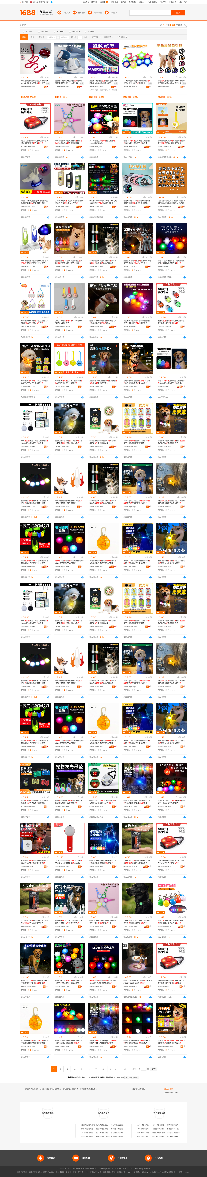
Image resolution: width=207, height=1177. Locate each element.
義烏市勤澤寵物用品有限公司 (131, 207)
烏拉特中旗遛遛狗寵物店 (120, 1129)
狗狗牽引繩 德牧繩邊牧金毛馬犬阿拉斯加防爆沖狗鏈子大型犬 (103, 82)
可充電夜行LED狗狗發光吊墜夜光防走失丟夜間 (171, 322)
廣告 (48, 83)
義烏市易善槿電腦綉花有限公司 (165, 207)
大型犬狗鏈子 (94, 90)
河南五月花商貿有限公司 (161, 1137)
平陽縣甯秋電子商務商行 (131, 387)
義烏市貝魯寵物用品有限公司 (97, 567)
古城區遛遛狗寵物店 (118, 1125)
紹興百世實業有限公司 (131, 927)
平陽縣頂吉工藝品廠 (28, 987)
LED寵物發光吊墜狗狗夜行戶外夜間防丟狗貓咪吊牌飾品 (102, 262)
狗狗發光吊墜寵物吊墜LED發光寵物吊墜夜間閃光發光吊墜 (136, 322)
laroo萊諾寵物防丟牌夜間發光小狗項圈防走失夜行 (137, 442)
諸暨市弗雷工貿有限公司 (63, 567)
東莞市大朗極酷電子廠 (131, 87)
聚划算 (80, 1172)
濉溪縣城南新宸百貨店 (63, 387)
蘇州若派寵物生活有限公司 (131, 987)
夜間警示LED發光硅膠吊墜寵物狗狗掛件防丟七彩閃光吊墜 (34, 562)
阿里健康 (171, 1172)
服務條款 (109, 1169)
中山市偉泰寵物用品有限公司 (29, 147)
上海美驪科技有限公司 (165, 327)
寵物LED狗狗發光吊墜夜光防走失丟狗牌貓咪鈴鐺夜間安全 (102, 862)
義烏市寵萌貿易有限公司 (97, 327)
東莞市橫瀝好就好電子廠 (63, 507)
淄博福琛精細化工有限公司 (147, 1137)
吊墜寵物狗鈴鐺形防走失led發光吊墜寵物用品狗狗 (102, 982)
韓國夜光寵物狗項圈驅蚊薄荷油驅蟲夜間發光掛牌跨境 (102, 442)
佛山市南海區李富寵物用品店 (97, 807)
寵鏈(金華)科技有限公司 (131, 567)
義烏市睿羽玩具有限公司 (165, 507)
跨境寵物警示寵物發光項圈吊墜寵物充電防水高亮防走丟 (137, 862)
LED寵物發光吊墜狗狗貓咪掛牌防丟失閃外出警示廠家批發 (136, 82)
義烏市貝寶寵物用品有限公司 (29, 1047)
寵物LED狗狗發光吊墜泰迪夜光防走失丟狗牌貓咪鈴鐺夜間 (68, 1042)
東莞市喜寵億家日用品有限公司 (97, 927)
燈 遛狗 (142, 1089)
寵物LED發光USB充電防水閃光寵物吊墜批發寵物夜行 (68, 802)
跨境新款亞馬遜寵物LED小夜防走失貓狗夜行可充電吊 (136, 382)
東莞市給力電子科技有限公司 (131, 267)
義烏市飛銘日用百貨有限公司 (97, 1047)
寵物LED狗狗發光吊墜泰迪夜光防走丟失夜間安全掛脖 (102, 922)
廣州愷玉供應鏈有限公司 (131, 1047)
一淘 (86, 1172)
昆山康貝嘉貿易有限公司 (131, 447)
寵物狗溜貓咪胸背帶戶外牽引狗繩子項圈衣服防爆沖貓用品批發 (171, 82)
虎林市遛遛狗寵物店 (103, 1133)
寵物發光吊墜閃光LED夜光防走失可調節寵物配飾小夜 (68, 442)
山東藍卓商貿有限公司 (160, 1129)
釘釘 (165, 1172)
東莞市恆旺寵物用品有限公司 (63, 867)
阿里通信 (137, 1172)
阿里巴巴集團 (22, 1172)
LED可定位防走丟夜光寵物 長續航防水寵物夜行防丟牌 (34, 442)
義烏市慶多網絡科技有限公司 (165, 927)
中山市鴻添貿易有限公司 (176, 1137)
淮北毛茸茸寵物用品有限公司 (29, 327)
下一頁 (123, 1069)
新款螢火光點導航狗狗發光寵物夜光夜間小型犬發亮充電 (171, 142)
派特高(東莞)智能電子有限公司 (97, 147)
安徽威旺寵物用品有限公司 (165, 87)
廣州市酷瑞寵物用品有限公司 (29, 87)
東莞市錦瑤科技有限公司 (165, 807)
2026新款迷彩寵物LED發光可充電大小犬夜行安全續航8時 (68, 862)
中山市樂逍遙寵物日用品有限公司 (29, 807)
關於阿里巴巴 (128, 1169)
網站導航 (146, 1169)
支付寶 (154, 1172)
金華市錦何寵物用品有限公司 (63, 87)
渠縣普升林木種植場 (174, 1129)
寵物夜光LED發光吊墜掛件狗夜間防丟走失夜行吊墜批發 (68, 262)
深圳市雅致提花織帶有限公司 (97, 87)
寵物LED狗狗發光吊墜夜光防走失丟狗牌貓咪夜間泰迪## (102, 322)
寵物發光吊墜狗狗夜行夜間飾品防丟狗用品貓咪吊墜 (171, 442)
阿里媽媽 (106, 1172)
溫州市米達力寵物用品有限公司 (131, 147)
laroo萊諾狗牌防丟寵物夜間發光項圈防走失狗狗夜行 (68, 382)
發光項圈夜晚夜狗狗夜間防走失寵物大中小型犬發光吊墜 (171, 562)
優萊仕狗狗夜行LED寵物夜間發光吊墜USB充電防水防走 (102, 802)
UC (148, 1172)
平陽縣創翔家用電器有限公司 (131, 867)
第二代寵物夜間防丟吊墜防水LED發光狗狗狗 (102, 142)
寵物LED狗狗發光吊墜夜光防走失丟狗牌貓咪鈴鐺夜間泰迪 (136, 802)
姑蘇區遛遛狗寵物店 (88, 1129)
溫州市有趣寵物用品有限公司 (63, 267)
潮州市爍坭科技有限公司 (97, 267)
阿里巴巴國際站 (35, 1172)
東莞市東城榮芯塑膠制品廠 (131, 327)
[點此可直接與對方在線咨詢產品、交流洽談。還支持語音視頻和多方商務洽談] (48, 157)
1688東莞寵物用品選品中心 (29, 507)
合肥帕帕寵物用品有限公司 (29, 387)
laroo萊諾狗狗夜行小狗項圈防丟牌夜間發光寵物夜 (34, 322)
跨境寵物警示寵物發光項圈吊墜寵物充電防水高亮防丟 (34, 922)
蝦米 (113, 1172)
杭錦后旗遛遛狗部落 (103, 1125)
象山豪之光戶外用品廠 (63, 207)
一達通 (179, 1172)
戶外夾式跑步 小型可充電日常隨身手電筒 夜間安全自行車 (69, 202)
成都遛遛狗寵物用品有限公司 (122, 1137)
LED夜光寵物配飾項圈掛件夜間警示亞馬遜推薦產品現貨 (68, 502)
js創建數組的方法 (158, 1133)
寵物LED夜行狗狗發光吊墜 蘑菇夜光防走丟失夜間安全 (35, 982)
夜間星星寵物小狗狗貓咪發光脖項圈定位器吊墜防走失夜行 (171, 502)
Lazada (186, 1172)
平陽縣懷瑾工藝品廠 (63, 327)
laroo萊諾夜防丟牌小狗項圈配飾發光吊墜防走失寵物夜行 (34, 382)
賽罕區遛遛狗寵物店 (103, 1129)
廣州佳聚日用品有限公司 (63, 1047)
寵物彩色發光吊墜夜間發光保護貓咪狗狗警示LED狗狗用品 (137, 1042)
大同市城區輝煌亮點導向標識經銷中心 (151, 1133)
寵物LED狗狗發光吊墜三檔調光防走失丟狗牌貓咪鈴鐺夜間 (171, 262)
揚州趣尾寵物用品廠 (165, 1047)
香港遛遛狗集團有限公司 (120, 1133)
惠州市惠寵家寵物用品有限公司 (29, 567)
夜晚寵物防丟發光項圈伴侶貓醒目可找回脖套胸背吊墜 (102, 1042)
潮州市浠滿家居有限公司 (97, 507)
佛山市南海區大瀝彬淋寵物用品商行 (165, 867)
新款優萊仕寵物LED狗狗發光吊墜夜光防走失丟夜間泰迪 (171, 982)
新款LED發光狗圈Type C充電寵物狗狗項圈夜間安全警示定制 (34, 202)
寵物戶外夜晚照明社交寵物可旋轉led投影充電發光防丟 (137, 982)
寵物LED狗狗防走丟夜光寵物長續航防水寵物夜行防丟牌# (171, 382)
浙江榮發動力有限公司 (175, 1125)
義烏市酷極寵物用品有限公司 (97, 987)
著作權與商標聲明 (89, 1169)
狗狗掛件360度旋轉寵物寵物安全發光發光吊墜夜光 (103, 382)
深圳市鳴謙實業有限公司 (97, 207)
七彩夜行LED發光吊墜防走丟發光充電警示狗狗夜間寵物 (34, 862)
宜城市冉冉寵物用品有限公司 (63, 447)
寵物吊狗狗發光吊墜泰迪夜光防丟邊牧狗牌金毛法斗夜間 (171, 922)
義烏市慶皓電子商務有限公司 (97, 867)
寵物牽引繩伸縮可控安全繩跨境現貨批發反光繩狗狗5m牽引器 (68, 82)
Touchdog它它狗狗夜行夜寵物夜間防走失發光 (136, 502)
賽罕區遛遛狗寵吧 (103, 1137)
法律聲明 (101, 1169)
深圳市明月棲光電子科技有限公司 (63, 807)
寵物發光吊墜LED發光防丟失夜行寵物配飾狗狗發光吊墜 (68, 982)
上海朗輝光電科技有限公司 (147, 1129)
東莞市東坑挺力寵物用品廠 (29, 267)
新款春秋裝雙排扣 (173, 1133)
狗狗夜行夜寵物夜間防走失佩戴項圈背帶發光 (171, 1042)
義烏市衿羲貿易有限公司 (165, 447)
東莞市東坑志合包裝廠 (63, 987)
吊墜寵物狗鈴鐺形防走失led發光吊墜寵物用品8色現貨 (69, 562)
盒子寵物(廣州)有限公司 (131, 507)
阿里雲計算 (121, 1172)
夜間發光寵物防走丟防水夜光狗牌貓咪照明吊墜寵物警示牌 (102, 562)
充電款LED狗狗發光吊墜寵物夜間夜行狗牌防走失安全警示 (136, 562)
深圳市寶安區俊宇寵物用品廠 (165, 987)
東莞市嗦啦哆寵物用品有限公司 (63, 147)
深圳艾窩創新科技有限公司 (165, 147)
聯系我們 (138, 1169)
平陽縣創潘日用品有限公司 (29, 927)
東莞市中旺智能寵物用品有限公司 (97, 387)
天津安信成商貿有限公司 (146, 1125)
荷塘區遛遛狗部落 (88, 1125)
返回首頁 (120, 1078)
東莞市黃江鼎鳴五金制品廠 (162, 1125)
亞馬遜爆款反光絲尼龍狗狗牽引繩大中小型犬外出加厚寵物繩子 (34, 82)
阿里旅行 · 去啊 (95, 1172)
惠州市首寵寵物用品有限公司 (165, 267)
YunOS (129, 1172)
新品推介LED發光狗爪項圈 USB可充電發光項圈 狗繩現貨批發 (103, 202)
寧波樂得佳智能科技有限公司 (29, 447)
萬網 (144, 1172)
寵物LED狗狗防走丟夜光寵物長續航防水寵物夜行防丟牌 (136, 142)
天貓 (74, 1172)
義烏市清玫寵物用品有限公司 (63, 927)
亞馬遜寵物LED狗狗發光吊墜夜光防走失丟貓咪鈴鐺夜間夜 (136, 922)
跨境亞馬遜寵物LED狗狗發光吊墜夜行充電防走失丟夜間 (34, 142)
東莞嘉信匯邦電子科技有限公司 (29, 207)
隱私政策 (118, 1169)
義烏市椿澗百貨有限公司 (131, 807)
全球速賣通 (60, 1172)
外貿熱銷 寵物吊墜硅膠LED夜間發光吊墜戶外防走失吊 (137, 262)
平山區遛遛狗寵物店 (88, 1133)
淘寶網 (68, 1172)
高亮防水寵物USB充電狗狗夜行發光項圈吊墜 (68, 322)
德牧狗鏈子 (104, 90)
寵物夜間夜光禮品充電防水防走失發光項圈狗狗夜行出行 (34, 502)
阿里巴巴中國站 (48, 1172)
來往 (160, 1172)
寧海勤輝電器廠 (27, 867)
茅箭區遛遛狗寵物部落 (89, 1137)
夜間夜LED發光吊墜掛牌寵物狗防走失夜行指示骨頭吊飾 (34, 802)
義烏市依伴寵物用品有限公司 (165, 387)
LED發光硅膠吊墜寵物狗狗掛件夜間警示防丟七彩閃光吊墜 (34, 262)
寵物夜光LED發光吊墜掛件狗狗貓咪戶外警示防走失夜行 (68, 922)
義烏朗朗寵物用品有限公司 (97, 447)
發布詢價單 (168, 1089)
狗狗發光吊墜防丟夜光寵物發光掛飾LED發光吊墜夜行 (171, 802)
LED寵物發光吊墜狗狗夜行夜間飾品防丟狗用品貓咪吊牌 (68, 142)
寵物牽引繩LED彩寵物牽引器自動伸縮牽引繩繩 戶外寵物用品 (136, 202)
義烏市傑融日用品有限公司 (165, 567)
